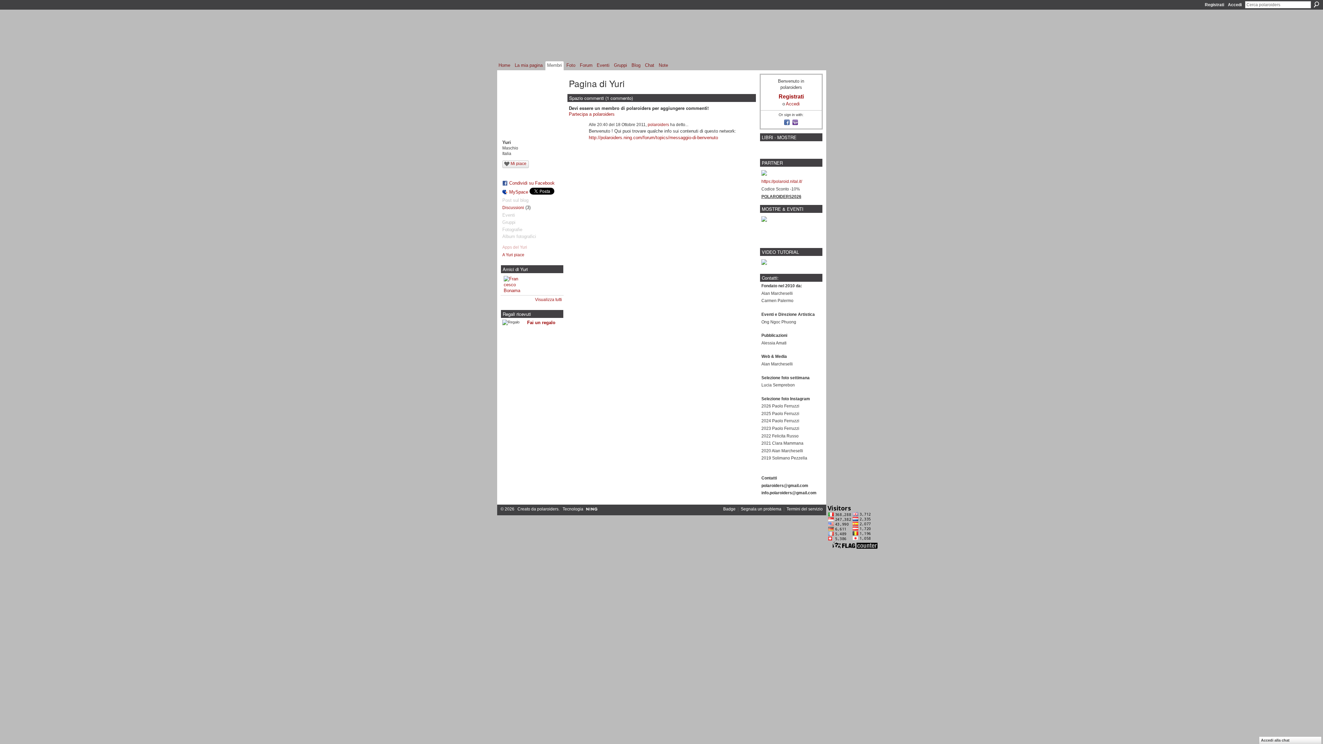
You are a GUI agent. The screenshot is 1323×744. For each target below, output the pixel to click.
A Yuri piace (513, 254)
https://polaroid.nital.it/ (781, 181)
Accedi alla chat (1275, 740)
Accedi (1235, 4)
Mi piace (518, 163)
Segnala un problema (761, 509)
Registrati (1214, 4)
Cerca (1316, 4)
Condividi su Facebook (532, 183)
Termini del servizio (805, 509)
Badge (729, 509)
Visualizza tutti (548, 299)
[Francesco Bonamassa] (512, 284)
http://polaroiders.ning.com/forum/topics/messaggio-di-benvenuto (653, 137)
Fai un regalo (541, 322)
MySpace (518, 192)
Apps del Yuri (514, 247)
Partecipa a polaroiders (592, 114)
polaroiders (658, 124)
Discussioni (513, 207)
